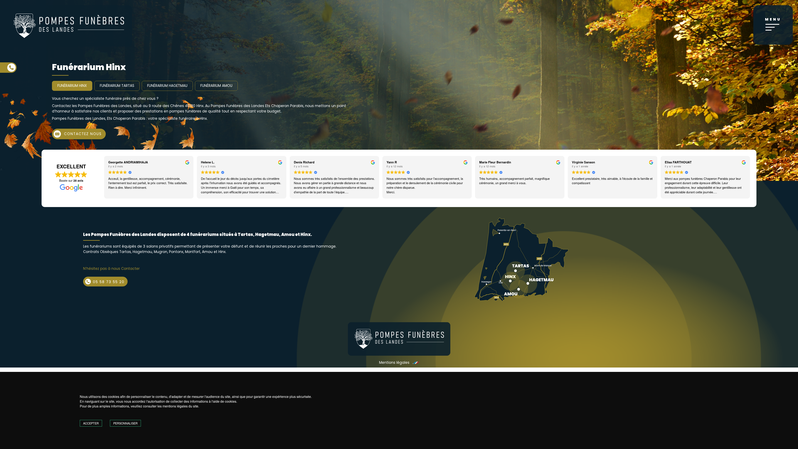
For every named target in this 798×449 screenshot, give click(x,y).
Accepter (91, 423)
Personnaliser (125, 423)
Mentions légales (394, 362)
